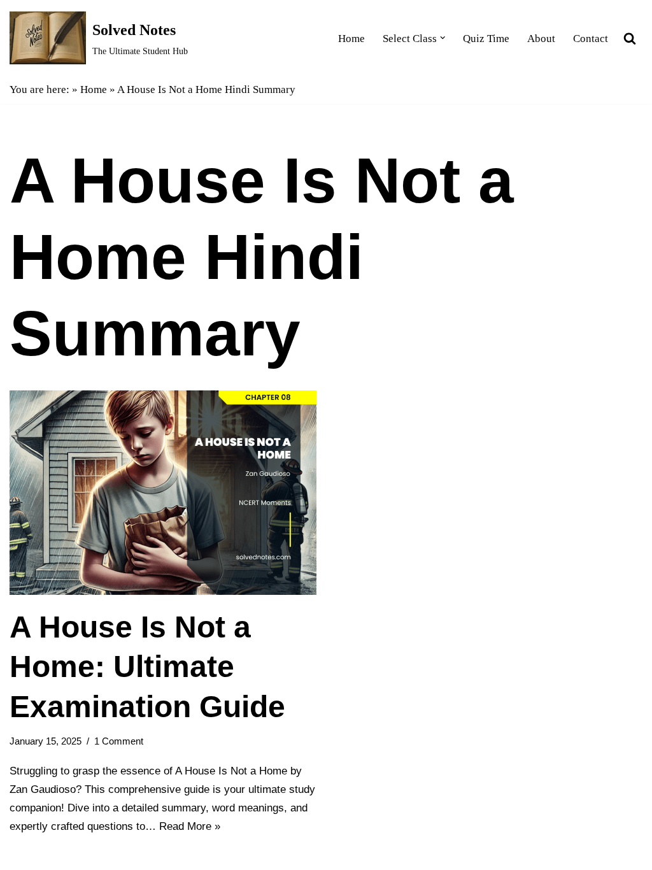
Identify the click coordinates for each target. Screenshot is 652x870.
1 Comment (118, 741)
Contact (590, 38)
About (541, 38)
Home (351, 38)
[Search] (629, 38)
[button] (443, 38)
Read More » (189, 826)
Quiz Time (486, 38)
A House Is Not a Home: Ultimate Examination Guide (147, 667)
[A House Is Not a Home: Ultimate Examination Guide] (163, 492)
